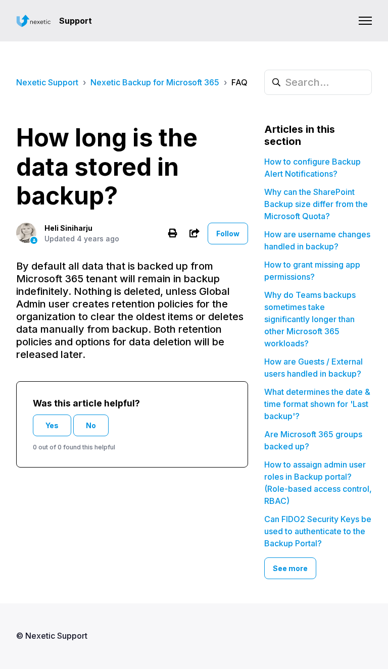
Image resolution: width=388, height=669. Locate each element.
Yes (52, 425)
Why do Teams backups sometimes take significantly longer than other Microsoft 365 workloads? (310, 319)
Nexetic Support (47, 82)
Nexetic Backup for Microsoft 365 (154, 82)
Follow (227, 233)
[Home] (33, 21)
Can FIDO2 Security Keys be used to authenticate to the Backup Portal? (317, 531)
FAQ (239, 82)
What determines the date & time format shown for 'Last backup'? (317, 404)
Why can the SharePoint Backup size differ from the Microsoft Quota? (316, 204)
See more (290, 568)
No (91, 425)
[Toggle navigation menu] (365, 20)
